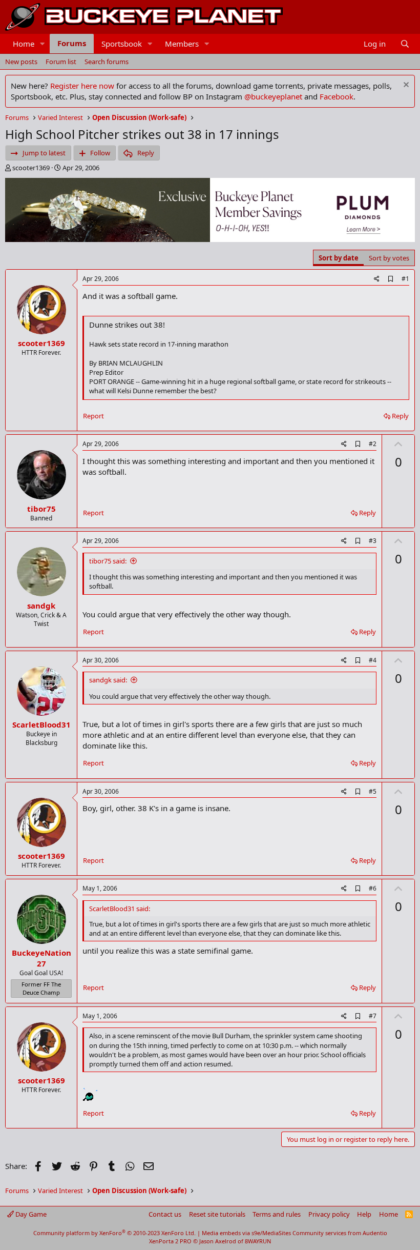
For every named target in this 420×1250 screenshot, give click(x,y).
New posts (21, 61)
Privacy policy (329, 1214)
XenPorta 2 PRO (170, 1241)
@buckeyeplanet (273, 96)
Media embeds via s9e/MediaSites (246, 1233)
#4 (372, 660)
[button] (42, 43)
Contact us (165, 1214)
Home (23, 43)
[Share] (376, 279)
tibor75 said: (108, 561)
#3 (372, 540)
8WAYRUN (258, 1241)
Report (93, 415)
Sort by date (339, 258)
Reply (400, 415)
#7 (372, 1016)
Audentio (375, 1233)
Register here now (82, 85)
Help (364, 1214)
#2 (372, 443)
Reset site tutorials (217, 1214)
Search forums (107, 61)
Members (182, 43)
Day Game (30, 1214)
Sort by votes (389, 258)
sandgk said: (108, 679)
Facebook (336, 96)
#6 (372, 888)
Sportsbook (121, 43)
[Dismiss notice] (405, 85)
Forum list (61, 61)
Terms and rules (277, 1214)
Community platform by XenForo (114, 1233)
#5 (372, 791)
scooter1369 (31, 167)
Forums (71, 43)
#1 (405, 278)
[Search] (405, 43)
